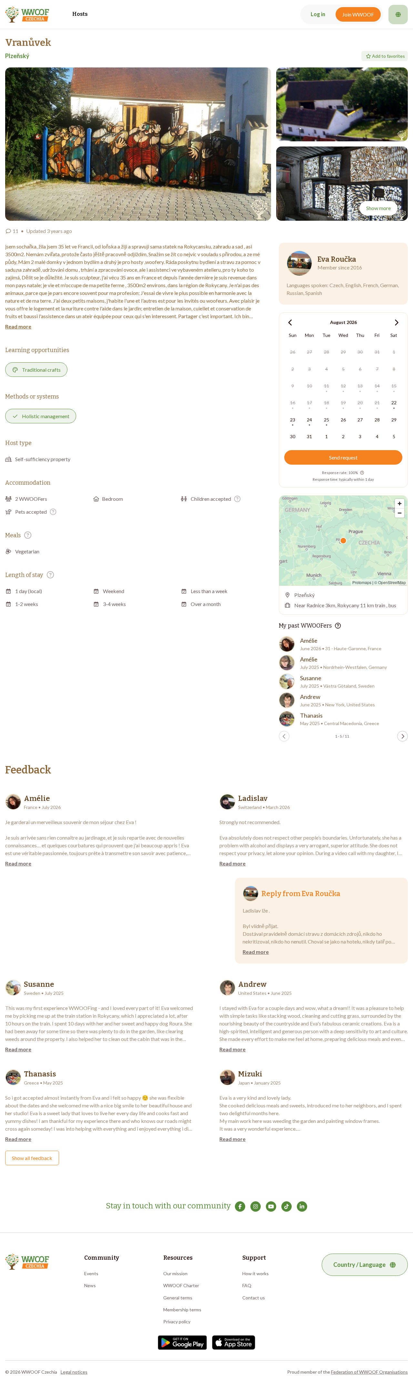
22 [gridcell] (394, 402)
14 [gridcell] (377, 386)
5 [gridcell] (343, 369)
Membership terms (182, 1309)
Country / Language (359, 1264)
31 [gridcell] (377, 352)
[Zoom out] (399, 513)
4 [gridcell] (326, 369)
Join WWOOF (358, 14)
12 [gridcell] (343, 386)
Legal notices (74, 1372)
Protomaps (361, 582)
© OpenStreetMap (390, 582)
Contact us (253, 1297)
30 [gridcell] (360, 352)
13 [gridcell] (360, 386)
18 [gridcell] (326, 402)
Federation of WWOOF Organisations (369, 1372)
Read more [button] (18, 326)
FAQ (246, 1285)
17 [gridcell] (309, 402)
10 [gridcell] (309, 386)
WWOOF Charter (181, 1285)
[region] (343, 541)
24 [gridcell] (309, 419)
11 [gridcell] (326, 386)
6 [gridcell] (360, 369)
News (90, 1285)
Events (91, 1273)
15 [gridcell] (394, 386)
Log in (318, 14)
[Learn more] (237, 499)
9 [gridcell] (292, 386)
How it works (255, 1273)
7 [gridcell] (377, 369)
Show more (378, 208)
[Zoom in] (399, 503)
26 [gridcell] (292, 352)
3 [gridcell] (309, 369)
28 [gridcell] (326, 352)
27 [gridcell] (309, 352)
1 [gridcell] (394, 352)
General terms (177, 1297)
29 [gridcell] (343, 352)
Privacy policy (176, 1321)
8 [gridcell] (394, 369)
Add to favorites (388, 56)
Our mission (175, 1273)
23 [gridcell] (292, 419)
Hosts (80, 14)
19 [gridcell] (343, 402)
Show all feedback (32, 1158)
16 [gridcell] (292, 402)
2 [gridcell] (292, 369)
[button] (138, 144)
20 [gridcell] (360, 402)
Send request (343, 457)
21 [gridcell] (377, 402)
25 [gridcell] (326, 419)
